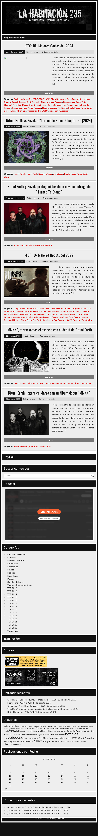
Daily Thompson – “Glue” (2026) (22, 712)
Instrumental (60, 731)
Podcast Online (33, 738)
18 (23, 779)
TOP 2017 (12, 603)
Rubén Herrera (32, 52)
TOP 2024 (12, 621)
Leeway (60, 818)
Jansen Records (82, 105)
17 (10, 779)
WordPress (50, 818)
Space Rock (55, 741)
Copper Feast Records (49, 311)
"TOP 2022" (44, 308)
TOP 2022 (12, 615)
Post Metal (68, 383)
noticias (53, 108)
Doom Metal (49, 728)
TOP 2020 (12, 609)
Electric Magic (75, 311)
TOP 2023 (12, 618)
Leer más (49, 93)
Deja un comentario (50, 52)
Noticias (11, 572)
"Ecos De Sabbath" (26, 726)
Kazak (15, 108)
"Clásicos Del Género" (12, 726)
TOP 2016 (12, 600)
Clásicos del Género (16, 554)
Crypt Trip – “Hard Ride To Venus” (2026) (26, 706)
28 (62, 782)
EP (57, 729)
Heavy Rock (32, 174)
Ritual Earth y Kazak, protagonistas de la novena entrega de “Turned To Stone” (49, 189)
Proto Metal (65, 738)
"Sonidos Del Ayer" (40, 726)
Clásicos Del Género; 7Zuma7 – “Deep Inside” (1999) (32, 699)
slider (6, 177)
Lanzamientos (87, 731)
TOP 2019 (12, 606)
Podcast (11, 579)
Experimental (64, 729)
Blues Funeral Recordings (78, 99)
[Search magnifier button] (92, 476)
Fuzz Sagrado (52, 314)
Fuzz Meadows (38, 314)
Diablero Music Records (51, 102)
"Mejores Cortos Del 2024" (26, 99)
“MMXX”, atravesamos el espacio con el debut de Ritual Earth (49, 330)
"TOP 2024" (44, 99)
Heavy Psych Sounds (51, 105)
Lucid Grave (82, 314)
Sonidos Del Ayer (15, 582)
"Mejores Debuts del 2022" (26, 308)
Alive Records (57, 308)
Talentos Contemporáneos (19, 585)
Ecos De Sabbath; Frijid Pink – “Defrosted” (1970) (48, 807)
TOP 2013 (12, 591)
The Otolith (43, 111)
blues (82, 726)
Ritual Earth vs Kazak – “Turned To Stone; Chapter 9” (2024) (49, 120)
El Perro (64, 311)
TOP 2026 (12, 628)
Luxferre (8, 317)
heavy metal (83, 729)
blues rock (15, 729)
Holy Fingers (68, 105)
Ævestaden (64, 111)
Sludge (46, 741)
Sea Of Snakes (39, 320)
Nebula (45, 108)
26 (36, 782)
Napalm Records (43, 735)
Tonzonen (53, 111)
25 (23, 782)
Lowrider (23, 108)
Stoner (8, 744)
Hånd (38, 105)
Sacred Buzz (9, 111)
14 (62, 776)
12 (36, 776)
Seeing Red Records (56, 320)
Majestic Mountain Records (25, 317)
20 (49, 779)
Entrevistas (12, 563)
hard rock (74, 728)
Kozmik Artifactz (73, 731)
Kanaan (7, 108)
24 (10, 782)
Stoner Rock (17, 744)
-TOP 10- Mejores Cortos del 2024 (49, 46)
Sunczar (77, 320)
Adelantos (51, 726)
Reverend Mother (12, 320)
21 (62, 779)
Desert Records (19, 102)
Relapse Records (14, 742)
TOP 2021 (12, 612)
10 (10, 776)
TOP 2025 (12, 624)
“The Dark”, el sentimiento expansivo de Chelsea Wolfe (33, 709)
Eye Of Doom (25, 314)
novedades (58, 174)
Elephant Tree (10, 105)
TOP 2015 (12, 597)
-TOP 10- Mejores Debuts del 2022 (49, 255)
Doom (39, 728)
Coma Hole (33, 311)
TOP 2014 (12, 594)
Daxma (7, 102)
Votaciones (12, 631)
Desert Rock (31, 729)
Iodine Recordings (68, 314)
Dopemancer (69, 102)
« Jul (5, 788)
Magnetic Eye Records (10, 735)
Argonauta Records (82, 308)
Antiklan (68, 308)
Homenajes (12, 566)
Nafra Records (34, 108)
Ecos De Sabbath (15, 560)
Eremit (32, 105)
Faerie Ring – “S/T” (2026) (19, 703)
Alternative (59, 726)
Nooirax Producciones (56, 735)
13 (49, 776)
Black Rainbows (58, 99)
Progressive (55, 737)
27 (49, 782)
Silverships (21, 111)
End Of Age (22, 105)
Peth (71, 317)
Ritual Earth (86, 108)
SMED (69, 320)
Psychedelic (77, 737)
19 (36, 779)
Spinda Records (67, 741)
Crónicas (11, 557)
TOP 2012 (12, 588)
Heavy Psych (20, 174)
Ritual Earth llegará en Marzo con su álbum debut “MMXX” (49, 393)
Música (10, 569)
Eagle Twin (81, 102)
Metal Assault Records (49, 317)
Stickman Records (80, 742)
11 (23, 776)
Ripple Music (74, 108)
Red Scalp (62, 108)
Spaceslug (32, 111)
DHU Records (33, 102)
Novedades (12, 576)
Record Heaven (81, 317)
